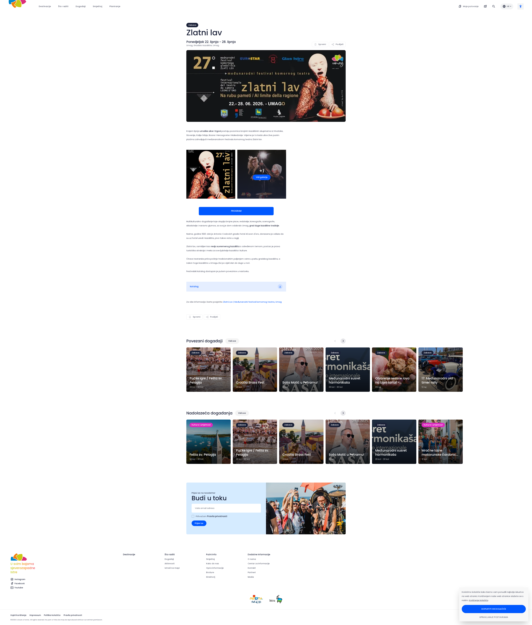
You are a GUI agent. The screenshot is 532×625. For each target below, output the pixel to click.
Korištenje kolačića (478, 600)
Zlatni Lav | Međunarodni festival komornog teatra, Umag (252, 301)
